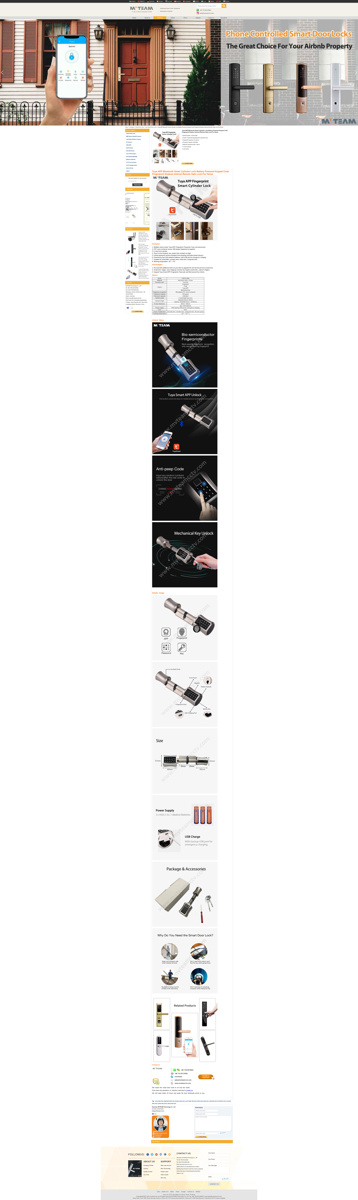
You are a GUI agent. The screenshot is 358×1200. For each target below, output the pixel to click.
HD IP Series (129, 148)
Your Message (212, 1165)
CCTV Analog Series (131, 165)
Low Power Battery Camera (133, 139)
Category (131, 127)
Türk (220, 1)
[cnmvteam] (153, 1114)
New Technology (165, 1168)
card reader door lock (191, 1101)
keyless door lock (180, 1101)
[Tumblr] (165, 1154)
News (185, 18)
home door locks (162, 1103)
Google (183, 1191)
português (188, 1)
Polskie (227, 1)
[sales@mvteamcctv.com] (155, 1114)
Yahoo (177, 1191)
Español (179, 1)
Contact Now (137, 311)
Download (224, 18)
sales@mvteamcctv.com (207, 13)
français (161, 1)
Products (159, 18)
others (128, 171)
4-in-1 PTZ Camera (131, 153)
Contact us (211, 18)
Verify (210, 1176)
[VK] (161, 1154)
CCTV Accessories (131, 162)
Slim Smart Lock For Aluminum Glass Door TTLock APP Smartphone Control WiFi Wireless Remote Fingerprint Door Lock (143, 262)
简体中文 (142, 1)
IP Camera (129, 142)
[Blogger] (169, 1154)
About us (147, 18)
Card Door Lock (222, 1101)
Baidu (172, 1191)
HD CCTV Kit (129, 168)
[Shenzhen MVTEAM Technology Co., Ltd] (143, 9)
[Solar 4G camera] (179, 125)
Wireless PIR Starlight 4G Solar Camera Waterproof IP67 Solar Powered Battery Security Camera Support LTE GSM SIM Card (143, 237)
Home (134, 18)
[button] (356, 73)
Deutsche (151, 1)
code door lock (213, 1101)
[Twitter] (152, 1154)
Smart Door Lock (139, 127)
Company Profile (148, 1165)
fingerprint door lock (169, 1101)
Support (198, 18)
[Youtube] (156, 1154)
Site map (163, 1177)
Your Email (211, 1159)
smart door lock (159, 1101)
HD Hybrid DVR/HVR (131, 156)
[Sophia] (127, 307)
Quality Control (147, 1171)
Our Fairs (146, 1174)
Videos (173, 18)
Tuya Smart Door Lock (150, 127)
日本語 (197, 1)
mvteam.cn (190, 1191)
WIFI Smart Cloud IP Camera (133, 136)
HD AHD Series (130, 151)
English (133, 1)
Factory (145, 1168)
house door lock (172, 1103)
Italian (212, 1)
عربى (205, 1)
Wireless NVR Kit (130, 159)
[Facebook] (147, 1154)
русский (170, 1)
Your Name (211, 1153)
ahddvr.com (165, 1191)
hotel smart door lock (203, 1101)
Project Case (164, 1171)
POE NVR (128, 145)
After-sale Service (166, 1165)
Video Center (164, 1174)
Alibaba (198, 1191)
